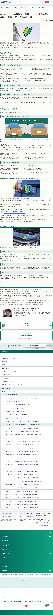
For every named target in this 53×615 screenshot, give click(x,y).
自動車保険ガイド (36, 345)
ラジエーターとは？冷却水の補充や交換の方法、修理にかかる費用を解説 (22, 477)
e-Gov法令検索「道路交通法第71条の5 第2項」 (14, 213)
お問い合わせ (30, 580)
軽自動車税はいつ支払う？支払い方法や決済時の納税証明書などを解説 (21, 471)
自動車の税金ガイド (6, 374)
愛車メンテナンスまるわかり (9, 391)
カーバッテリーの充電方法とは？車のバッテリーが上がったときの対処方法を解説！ (24, 421)
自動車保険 (7, 7)
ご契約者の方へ (7, 545)
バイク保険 (6, 540)
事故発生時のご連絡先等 (7, 520)
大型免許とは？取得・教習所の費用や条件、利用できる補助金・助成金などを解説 (24, 464)
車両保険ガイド (5, 361)
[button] (48, 605)
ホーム (2, 7)
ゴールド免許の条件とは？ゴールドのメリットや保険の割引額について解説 (22, 451)
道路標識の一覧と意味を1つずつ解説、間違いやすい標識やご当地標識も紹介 (22, 484)
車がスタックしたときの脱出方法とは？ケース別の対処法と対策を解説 (21, 494)
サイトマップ (48, 601)
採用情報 (5, 570)
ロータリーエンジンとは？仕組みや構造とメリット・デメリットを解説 (21, 487)
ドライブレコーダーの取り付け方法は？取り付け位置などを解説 (20, 444)
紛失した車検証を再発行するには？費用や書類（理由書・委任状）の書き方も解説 (24, 434)
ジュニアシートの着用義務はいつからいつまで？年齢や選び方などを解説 (22, 461)
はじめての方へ (6, 553)
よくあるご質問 (22, 580)
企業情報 (5, 566)
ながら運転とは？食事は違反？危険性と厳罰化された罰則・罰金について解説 (23, 441)
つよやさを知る (7, 562)
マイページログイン (7, 557)
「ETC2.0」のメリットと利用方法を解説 (14, 408)
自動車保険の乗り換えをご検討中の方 (10, 358)
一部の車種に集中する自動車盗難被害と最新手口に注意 (18, 404)
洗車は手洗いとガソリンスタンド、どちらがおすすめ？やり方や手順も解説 (22, 431)
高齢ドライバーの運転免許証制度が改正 (14, 418)
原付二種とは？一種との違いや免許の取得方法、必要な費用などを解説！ (22, 504)
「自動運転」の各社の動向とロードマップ (15, 401)
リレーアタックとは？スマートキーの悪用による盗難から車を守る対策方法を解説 (24, 481)
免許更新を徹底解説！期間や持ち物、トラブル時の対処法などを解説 (21, 467)
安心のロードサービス (24, 520)
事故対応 (5, 549)
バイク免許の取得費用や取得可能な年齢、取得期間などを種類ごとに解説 (22, 428)
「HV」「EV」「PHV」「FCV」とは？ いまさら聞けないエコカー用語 (21, 398)
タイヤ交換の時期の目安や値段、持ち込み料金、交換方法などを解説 (21, 501)
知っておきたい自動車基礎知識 (37, 7)
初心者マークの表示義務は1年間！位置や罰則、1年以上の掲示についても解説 (23, 424)
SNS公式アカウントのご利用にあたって (36, 601)
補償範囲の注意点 (6, 368)
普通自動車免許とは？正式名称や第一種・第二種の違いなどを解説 (20, 448)
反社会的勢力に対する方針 (7, 601)
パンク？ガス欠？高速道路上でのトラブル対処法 (16, 414)
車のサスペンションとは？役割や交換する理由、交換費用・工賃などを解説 (22, 497)
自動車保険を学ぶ (15, 7)
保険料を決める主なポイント (8, 364)
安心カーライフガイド (25, 7)
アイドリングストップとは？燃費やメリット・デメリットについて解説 (21, 457)
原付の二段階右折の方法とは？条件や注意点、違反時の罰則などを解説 (21, 454)
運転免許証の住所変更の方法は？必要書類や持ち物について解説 (20, 438)
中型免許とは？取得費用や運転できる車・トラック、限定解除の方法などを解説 (23, 474)
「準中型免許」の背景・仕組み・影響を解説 (15, 411)
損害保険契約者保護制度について (20, 601)
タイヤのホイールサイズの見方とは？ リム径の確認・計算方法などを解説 (22, 507)
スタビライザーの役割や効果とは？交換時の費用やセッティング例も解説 (22, 491)
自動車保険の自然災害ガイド (8, 381)
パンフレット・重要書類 (42, 525)
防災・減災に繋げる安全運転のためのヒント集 (12, 384)
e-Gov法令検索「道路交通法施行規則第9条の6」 (14, 149)
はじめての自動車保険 (7, 354)
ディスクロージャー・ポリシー (7, 597)
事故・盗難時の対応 (6, 378)
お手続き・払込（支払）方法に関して (10, 371)
